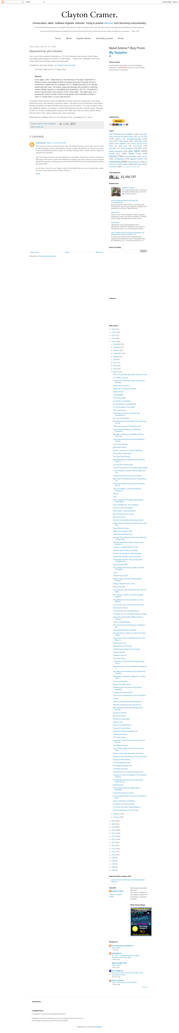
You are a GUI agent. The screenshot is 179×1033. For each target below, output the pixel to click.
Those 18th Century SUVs (122, 453)
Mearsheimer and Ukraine (122, 646)
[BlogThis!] (67, 123)
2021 (114, 821)
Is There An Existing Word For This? (125, 547)
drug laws (123, 146)
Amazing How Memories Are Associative (127, 476)
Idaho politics (129, 137)
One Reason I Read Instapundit (124, 511)
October (116, 350)
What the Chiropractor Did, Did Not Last (127, 705)
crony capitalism (120, 144)
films (140, 148)
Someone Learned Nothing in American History (130, 757)
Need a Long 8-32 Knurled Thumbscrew (127, 702)
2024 (114, 335)
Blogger (99, 1027)
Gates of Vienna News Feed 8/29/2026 (124, 982)
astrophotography (134, 139)
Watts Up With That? (119, 963)
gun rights (134, 151)
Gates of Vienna (118, 980)
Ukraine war (39, 127)
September (117, 353)
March (115, 372)
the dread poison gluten (129, 167)
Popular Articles (83, 38)
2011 (114, 852)
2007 (114, 864)
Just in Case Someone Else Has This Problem (129, 695)
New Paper (115, 222)
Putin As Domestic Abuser (122, 725)
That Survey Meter (119, 398)
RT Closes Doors (119, 737)
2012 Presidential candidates (121, 134)
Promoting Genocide (120, 769)
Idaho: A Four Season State (122, 531)
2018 (114, 830)
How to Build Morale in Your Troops (125, 810)
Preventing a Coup (119, 643)
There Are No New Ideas (122, 728)
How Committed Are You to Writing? (125, 505)
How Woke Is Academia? (122, 401)
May (115, 366)
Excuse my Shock (119, 716)
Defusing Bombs (119, 652)
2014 (114, 842)
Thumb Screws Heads (121, 528)
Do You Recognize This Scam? (124, 407)
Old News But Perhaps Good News (125, 550)
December (117, 344)
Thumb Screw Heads (120, 576)
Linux (115, 573)
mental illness (133, 162)
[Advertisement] (66, 231)
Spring (115, 494)
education (112, 148)
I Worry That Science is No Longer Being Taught (130, 468)
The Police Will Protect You (122, 534)
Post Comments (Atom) (47, 256)
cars (111, 141)
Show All (144, 987)
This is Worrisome (119, 410)
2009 (114, 858)
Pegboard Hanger (128, 188)
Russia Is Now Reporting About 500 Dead (128, 753)
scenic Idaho (122, 164)
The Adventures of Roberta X (123, 946)
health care (114, 154)
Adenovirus (115, 212)
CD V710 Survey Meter (121, 418)
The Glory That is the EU (121, 456)
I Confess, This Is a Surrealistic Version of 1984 (129, 614)
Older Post (99, 252)
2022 (114, 341)
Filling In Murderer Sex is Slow (124, 584)
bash (115, 497)
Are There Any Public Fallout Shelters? (126, 807)
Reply (38, 174)
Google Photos (118, 392)
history (113, 156)
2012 (114, 849)
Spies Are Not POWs (120, 565)
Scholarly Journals (104, 38)
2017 (114, 833)
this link (123, 68)
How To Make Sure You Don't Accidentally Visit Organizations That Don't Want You (127, 233)
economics (137, 146)
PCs (145, 136)
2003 (114, 870)
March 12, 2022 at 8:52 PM (56, 143)
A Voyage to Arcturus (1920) (123, 692)
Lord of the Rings (119, 658)
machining (115, 161)
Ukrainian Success (119, 655)
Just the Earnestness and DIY (123, 793)
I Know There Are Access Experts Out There (128, 605)
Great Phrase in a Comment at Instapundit (128, 772)
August (116, 356)
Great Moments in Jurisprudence (124, 404)
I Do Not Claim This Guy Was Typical (126, 611)
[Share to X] (69, 123)
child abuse (124, 141)
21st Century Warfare (120, 444)
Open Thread (116, 965)
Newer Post (34, 252)
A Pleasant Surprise (120, 734)
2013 (114, 845)
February (116, 814)
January (116, 817)
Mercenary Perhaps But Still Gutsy (125, 731)
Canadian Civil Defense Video (124, 804)
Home (58, 38)
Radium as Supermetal (121, 719)
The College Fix (117, 971)
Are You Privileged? (120, 681)
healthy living (134, 154)
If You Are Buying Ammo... (122, 763)
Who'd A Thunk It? (119, 517)
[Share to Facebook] (72, 123)
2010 (114, 855)
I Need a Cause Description (123, 508)
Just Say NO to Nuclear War (123, 465)
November (117, 347)
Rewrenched (116, 948)
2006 (114, 867)
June (115, 363)
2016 (114, 836)
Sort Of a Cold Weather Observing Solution (128, 520)
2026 (114, 329)
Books (121, 38)
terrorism (113, 167)
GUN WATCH (116, 953)
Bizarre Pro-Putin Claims (122, 684)
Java (138, 136)
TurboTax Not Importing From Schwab (126, 649)
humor (144, 156)
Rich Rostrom (41, 143)
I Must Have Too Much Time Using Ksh (126, 557)
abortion (118, 139)
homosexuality (130, 156)
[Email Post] (60, 123)
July (115, 359)
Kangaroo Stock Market (121, 760)
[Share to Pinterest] (74, 123)
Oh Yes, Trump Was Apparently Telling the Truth (130, 374)
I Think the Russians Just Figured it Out (127, 426)
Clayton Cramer (118, 891)
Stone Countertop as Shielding (124, 801)
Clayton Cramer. (89, 14)
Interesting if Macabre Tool (122, 766)
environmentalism (127, 148)
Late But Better (118, 395)
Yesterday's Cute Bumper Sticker (124, 389)
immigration (119, 159)
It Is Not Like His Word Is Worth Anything (127, 553)
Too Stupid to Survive (120, 378)
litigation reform (136, 159)
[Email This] (64, 123)
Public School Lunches (121, 386)
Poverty (115, 699)
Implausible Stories (120, 447)
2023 (114, 338)
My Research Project (120, 608)
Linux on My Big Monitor (121, 622)
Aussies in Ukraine (119, 713)
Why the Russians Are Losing (123, 514)
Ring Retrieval (118, 785)
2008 (114, 861)
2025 (114, 332)
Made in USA (118, 722)
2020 (114, 824)
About (69, 38)
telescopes (137, 164)
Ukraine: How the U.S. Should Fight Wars (127, 450)
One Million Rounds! (120, 745)
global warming (115, 151)
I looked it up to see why (65, 65)
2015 (114, 839)
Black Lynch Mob (119, 587)
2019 (114, 827)
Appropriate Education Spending (124, 630)
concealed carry (140, 141)
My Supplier (118, 52)
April (115, 369)
